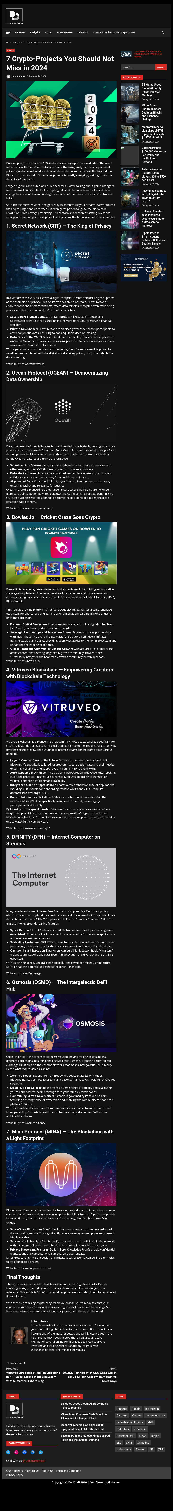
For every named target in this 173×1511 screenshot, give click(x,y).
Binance (122, 1409)
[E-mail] (12, 1359)
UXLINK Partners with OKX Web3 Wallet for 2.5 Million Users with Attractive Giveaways (89, 1375)
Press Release (65, 32)
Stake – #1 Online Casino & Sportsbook (114, 32)
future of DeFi (125, 1436)
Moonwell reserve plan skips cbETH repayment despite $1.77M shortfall (130, 134)
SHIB (129, 1442)
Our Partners (14, 1471)
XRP (160, 1449)
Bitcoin (136, 1409)
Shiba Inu (143, 1442)
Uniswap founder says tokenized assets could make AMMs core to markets (130, 219)
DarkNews (96, 1482)
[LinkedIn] (33, 1452)
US (151, 1449)
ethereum (140, 1429)
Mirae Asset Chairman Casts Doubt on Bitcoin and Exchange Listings (130, 113)
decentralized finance (130, 1422)
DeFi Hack (123, 1429)
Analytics (35, 32)
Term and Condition (68, 1471)
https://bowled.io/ (29, 661)
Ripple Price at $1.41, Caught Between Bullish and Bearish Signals (130, 240)
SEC (119, 1442)
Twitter (140, 1449)
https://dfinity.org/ (29, 973)
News (142, 1436)
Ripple (155, 1436)
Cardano (122, 1415)
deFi (150, 1422)
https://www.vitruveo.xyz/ (34, 828)
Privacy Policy (14, 1475)
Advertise (83, 32)
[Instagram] (16, 1452)
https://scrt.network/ (31, 364)
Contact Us (32, 1471)
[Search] (163, 32)
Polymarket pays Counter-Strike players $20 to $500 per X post (130, 176)
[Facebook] (24, 1452)
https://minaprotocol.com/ (34, 1268)
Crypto (48, 32)
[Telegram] (41, 1452)
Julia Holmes (18, 76)
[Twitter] (8, 1452)
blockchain (152, 1409)
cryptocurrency (155, 1415)
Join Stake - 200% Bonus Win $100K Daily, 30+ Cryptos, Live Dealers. (148, 54)
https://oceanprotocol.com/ (35, 508)
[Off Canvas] (8, 32)
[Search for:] (138, 67)
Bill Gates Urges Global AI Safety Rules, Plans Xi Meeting (130, 92)
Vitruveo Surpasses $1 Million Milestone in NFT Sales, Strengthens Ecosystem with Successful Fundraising (33, 1375)
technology (124, 1449)
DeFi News (19, 32)
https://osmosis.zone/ (31, 1123)
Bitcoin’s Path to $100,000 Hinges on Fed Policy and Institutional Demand (130, 155)
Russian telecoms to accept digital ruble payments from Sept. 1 (130, 198)
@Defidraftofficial (34, 1461)
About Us (47, 1471)
